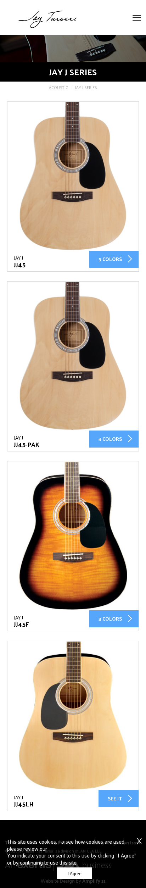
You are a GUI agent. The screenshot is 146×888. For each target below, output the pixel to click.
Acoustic (58, 87)
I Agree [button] (75, 873)
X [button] (139, 836)
